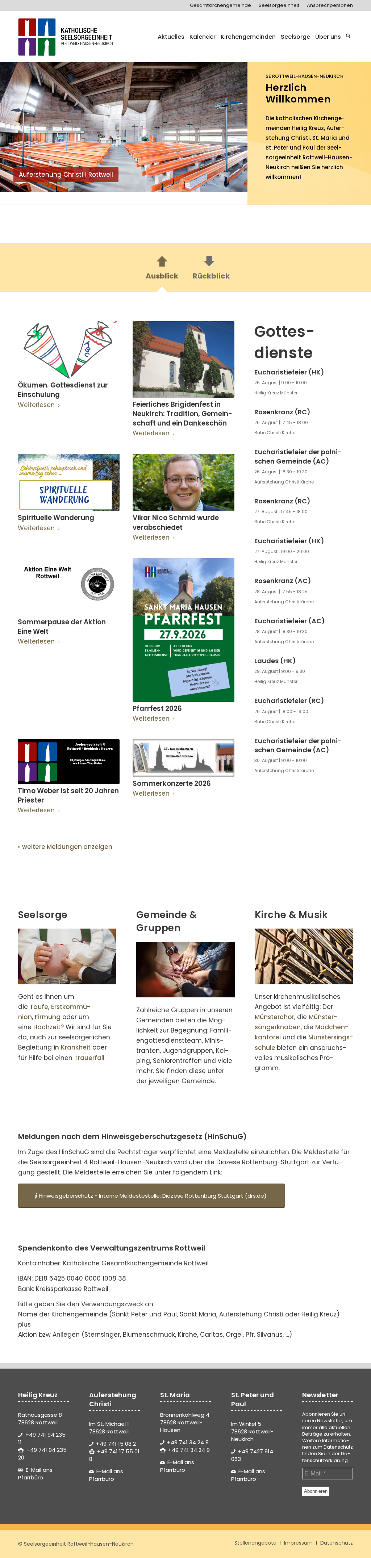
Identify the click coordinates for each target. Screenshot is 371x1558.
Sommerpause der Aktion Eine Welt (62, 626)
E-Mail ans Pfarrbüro (35, 1473)
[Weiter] (231, 123)
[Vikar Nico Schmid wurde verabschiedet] (183, 482)
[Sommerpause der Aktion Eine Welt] (69, 586)
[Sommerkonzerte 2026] (183, 757)
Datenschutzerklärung (326, 1456)
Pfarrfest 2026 (157, 708)
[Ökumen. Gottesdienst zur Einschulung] (69, 349)
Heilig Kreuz (308, 128)
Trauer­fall (89, 1058)
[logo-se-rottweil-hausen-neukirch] (66, 37)
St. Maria (324, 138)
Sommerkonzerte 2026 (172, 783)
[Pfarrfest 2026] (183, 630)
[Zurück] (16, 123)
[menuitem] (220, 5)
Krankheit (76, 1047)
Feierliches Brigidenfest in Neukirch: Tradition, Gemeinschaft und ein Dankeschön (182, 413)
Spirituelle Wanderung (56, 518)
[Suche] (348, 37)
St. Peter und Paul (290, 147)
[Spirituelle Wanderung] (69, 482)
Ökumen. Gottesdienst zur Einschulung (63, 389)
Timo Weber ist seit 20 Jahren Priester (68, 795)
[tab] (162, 269)
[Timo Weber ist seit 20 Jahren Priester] (69, 761)
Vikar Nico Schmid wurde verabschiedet (176, 522)
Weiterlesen (36, 405)
